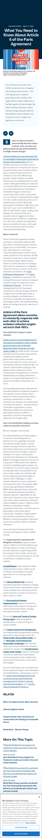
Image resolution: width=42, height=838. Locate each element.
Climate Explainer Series (13, 709)
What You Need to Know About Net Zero (20, 702)
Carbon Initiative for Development (21, 629)
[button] (11, 133)
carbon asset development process (20, 675)
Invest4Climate (9, 566)
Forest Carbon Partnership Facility (18, 638)
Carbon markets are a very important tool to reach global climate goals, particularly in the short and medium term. (21, 159)
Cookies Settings (21, 827)
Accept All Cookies (21, 834)
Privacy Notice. (30, 823)
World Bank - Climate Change (15, 729)
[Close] (39, 797)
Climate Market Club (15, 582)
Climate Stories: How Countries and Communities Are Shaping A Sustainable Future (20, 719)
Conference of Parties (12, 285)
